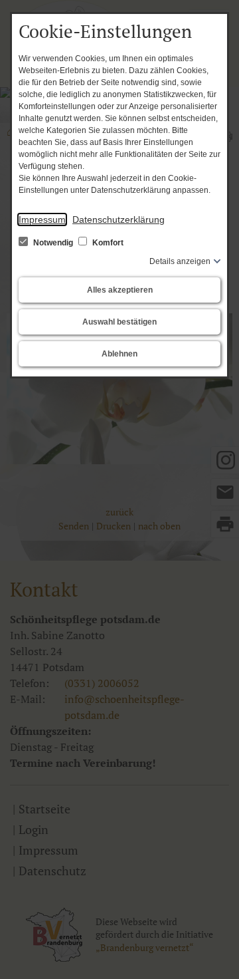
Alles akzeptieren (120, 290)
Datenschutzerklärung (118, 219)
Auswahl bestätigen (119, 322)
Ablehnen (119, 353)
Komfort (106, 242)
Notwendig (53, 242)
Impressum (42, 219)
